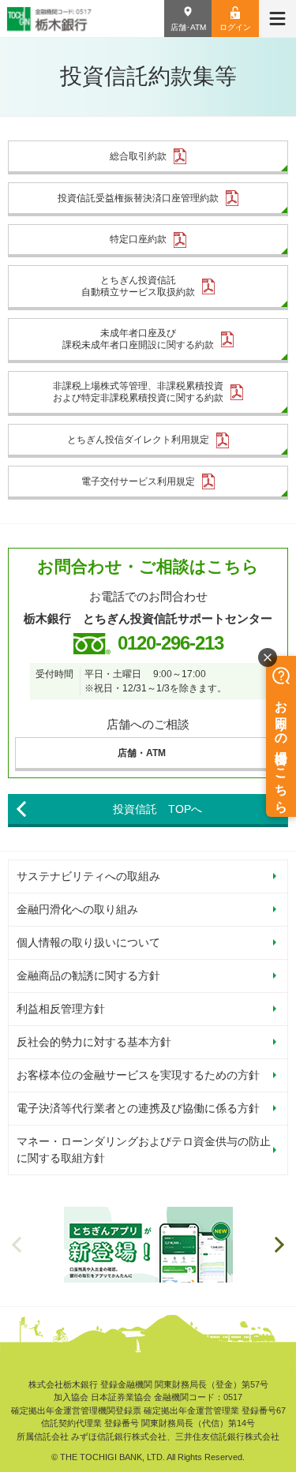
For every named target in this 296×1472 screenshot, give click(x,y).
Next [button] (279, 1244)
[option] (148, 1245)
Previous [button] (16, 1244)
